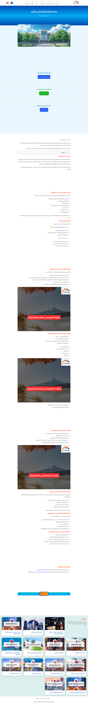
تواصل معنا (37, 698)
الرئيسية (69, 140)
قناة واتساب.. (44, 93)
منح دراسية (57, 4)
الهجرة (32, 4)
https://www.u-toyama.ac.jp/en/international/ (38, 572)
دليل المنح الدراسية (63, 140)
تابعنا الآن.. (44, 110)
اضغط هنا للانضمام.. (44, 77)
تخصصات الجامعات (49, 4)
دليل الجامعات (42, 4)
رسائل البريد (47, 698)
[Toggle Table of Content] (67, 152)
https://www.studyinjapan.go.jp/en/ (44, 570)
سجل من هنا (44, 594)
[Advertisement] (44, 57)
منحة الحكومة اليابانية (63, 227)
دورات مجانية (27, 4)
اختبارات (36, 4)
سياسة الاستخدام (42, 698)
